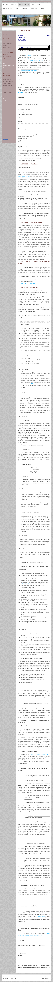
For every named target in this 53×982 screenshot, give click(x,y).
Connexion (47, 976)
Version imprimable (9, 976)
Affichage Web (46, 978)
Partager (6, 139)
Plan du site (16, 976)
